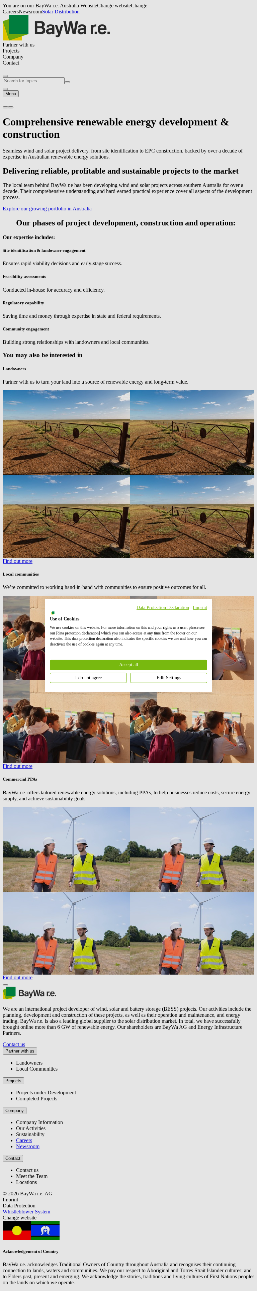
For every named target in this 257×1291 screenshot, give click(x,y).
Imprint (200, 607)
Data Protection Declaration (163, 607)
